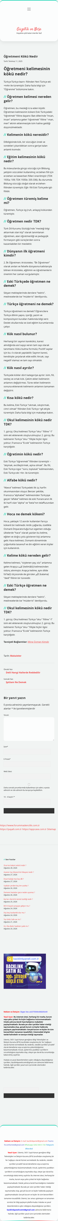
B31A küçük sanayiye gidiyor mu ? (17, 906)
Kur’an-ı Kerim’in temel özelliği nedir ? (18, 899)
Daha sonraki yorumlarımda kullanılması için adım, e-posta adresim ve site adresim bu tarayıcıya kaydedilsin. (27, 788)
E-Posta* (7, 759)
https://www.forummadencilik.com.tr (20, 825)
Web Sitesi (8, 771)
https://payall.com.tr (11, 829)
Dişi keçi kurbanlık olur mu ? (14, 912)
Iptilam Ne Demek (16, 682)
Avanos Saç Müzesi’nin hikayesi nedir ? (19, 872)
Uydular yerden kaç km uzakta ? (16, 885)
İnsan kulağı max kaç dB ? (14, 879)
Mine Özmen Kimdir (38, 641)
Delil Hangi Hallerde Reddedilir (23, 672)
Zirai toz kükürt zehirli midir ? (15, 865)
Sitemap (51, 829)
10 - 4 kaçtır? (9, 797)
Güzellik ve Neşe (29, 29)
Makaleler (15, 655)
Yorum (6, 715)
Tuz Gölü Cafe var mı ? (12, 919)
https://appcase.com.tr (34, 829)
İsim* (6, 747)
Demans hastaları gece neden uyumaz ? (19, 892)
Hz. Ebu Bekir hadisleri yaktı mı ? (16, 926)
